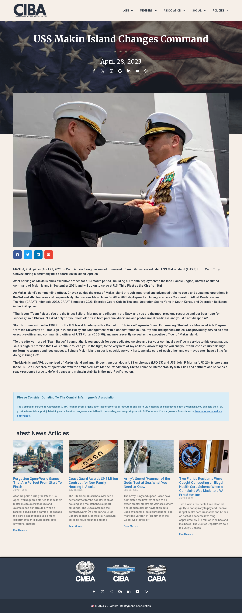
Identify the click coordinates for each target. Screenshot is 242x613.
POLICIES (218, 10)
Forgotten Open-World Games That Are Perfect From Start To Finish (37, 483)
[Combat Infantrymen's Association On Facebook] (95, 71)
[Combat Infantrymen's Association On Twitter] (103, 71)
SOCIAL (197, 10)
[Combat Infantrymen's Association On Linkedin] (130, 71)
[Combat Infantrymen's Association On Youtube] (138, 71)
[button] (17, 254)
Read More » (20, 530)
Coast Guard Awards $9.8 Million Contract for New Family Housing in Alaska (93, 483)
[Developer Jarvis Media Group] (147, 71)
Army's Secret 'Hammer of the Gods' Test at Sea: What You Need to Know (147, 483)
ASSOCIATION (172, 10)
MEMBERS (146, 10)
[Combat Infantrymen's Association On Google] (121, 71)
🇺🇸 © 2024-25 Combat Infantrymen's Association (121, 606)
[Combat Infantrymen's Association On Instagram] (112, 71)
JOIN (126, 10)
